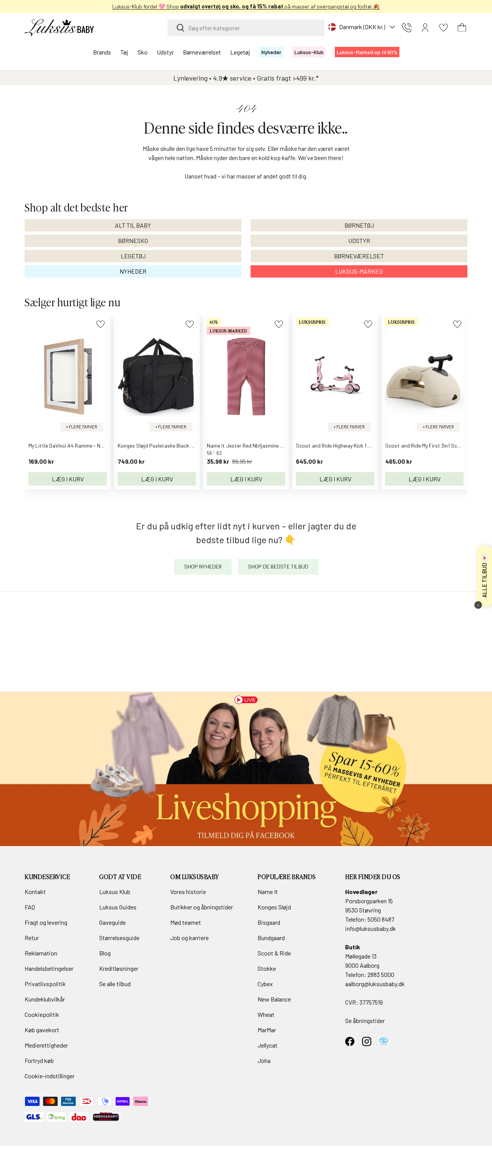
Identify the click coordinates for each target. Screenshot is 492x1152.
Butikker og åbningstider (201, 907)
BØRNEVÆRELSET (359, 255)
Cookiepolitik (42, 1014)
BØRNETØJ (359, 225)
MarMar (267, 1029)
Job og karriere (189, 937)
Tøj (124, 52)
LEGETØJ (133, 255)
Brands (102, 52)
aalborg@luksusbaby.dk (375, 983)
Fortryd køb (39, 1060)
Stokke (267, 968)
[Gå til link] (246, 769)
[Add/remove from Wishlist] (100, 324)
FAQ (30, 907)
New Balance (274, 999)
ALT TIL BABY (133, 225)
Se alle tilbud (115, 983)
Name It (268, 891)
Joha (264, 1060)
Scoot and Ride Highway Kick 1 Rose (337, 445)
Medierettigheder (46, 1045)
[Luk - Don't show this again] (478, 605)
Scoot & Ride (274, 953)
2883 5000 (380, 974)
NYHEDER (133, 271)
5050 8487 (380, 919)
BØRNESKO (133, 240)
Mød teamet (185, 922)
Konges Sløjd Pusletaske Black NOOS (161, 445)
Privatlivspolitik (45, 983)
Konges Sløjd (274, 907)
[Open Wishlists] (443, 27)
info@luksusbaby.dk (370, 928)
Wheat (266, 1014)
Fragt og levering (46, 922)
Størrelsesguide (119, 937)
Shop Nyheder (203, 566)
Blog (105, 953)
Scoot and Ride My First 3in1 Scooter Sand (434, 445)
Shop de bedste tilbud (278, 566)
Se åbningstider (365, 1020)
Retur (32, 937)
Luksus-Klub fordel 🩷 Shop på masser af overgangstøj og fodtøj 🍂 (246, 6)
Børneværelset (202, 52)
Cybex (265, 983)
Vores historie (188, 891)
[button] (462, 27)
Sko (143, 52)
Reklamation (41, 953)
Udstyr (165, 52)
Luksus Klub (114, 891)
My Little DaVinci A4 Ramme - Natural (71, 445)
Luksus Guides (117, 907)
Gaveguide (112, 922)
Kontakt (35, 891)
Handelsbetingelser (49, 968)
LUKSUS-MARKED (359, 271)
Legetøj (240, 52)
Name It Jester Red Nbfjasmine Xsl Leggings (258, 445)
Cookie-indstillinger (50, 1075)
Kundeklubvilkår (45, 999)
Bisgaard (269, 922)
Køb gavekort (42, 1029)
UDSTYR (359, 240)
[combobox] (246, 28)
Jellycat (268, 1045)
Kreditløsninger (118, 968)
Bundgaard (271, 937)
